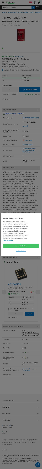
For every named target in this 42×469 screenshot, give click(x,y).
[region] (21, 234)
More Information (8, 240)
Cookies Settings (21, 251)
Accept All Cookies (21, 245)
